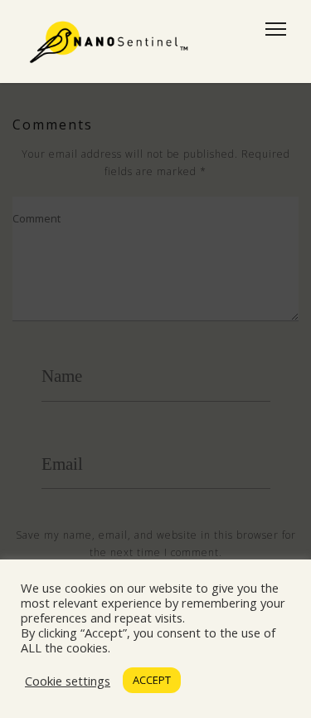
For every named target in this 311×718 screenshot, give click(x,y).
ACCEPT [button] (152, 679)
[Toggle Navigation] (270, 29)
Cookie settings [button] (67, 680)
